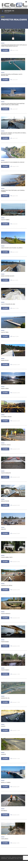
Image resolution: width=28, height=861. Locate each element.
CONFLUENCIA (4, 838)
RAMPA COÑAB (5, 388)
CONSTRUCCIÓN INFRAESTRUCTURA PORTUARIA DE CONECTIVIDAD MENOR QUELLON (14, 45)
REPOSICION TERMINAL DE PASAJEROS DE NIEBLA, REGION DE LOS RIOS (13, 133)
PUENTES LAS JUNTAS (6, 585)
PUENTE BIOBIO (5, 641)
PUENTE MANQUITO (6, 473)
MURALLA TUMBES (5, 782)
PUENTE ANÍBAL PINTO (6, 557)
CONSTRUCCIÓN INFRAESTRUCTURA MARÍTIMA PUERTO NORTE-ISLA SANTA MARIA (13, 104)
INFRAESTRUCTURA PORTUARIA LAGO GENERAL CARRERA (13, 191)
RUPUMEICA (4, 810)
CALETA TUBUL (5, 332)
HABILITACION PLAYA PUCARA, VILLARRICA (11, 248)
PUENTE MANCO (5, 670)
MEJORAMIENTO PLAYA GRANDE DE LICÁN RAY (12, 162)
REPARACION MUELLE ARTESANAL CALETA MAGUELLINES (11, 75)
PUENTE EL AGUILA (5, 444)
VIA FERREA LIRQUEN (6, 416)
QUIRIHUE (3, 754)
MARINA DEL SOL (5, 698)
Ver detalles (5, 50)
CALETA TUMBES (5, 219)
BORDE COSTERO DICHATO (7, 276)
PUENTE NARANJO (5, 613)
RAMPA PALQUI (5, 360)
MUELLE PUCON (5, 501)
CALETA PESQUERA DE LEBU (8, 304)
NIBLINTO (3, 529)
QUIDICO (3, 726)
